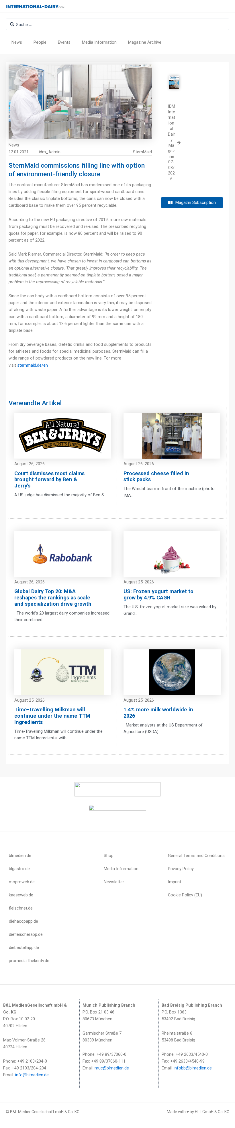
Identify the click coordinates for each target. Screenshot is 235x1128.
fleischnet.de (21, 908)
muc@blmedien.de (112, 1068)
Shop (108, 855)
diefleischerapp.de (26, 934)
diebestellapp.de (24, 947)
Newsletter (114, 881)
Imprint (174, 881)
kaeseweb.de (21, 895)
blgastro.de (19, 868)
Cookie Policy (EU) (185, 895)
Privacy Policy (181, 868)
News (16, 42)
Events (64, 42)
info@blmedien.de (32, 1074)
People (40, 42)
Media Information (99, 42)
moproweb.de (22, 881)
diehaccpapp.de (23, 921)
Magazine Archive (144, 42)
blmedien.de (20, 855)
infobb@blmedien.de (193, 1068)
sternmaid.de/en (32, 365)
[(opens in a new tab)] (174, 78)
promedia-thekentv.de (29, 960)
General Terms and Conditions (196, 855)
